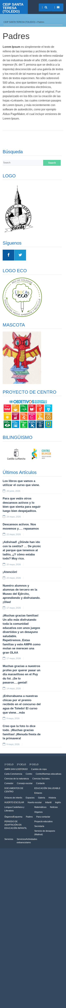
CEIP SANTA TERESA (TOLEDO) (13, 7)
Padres (29, 817)
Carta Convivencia (13, 774)
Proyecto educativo (43, 821)
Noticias (54, 807)
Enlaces (38, 793)
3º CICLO (33, 764)
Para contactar (43, 817)
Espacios (30, 797)
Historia (52, 797)
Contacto (40, 783)
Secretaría (39, 826)
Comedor (8, 783)
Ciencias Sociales (41, 778)
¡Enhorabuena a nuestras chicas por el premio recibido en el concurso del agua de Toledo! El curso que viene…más (22, 704)
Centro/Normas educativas (48, 774)
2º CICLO (21, 764)
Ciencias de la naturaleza (16, 778)
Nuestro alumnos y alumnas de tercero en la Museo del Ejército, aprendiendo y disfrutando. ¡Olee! (21, 594)
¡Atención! (10, 572)
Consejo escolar (25, 783)
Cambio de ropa (39, 769)
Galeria (41, 797)
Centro (29, 774)
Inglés (58, 802)
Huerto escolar (35, 802)
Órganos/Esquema (13, 817)
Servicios (8, 839)
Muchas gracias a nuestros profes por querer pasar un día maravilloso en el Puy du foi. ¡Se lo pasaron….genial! (21, 674)
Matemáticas (40, 807)
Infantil (48, 802)
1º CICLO (8, 764)
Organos (38, 812)
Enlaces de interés (13, 797)
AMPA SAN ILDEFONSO (16, 769)
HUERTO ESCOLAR (14, 802)
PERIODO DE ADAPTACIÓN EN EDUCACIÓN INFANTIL (15, 824)
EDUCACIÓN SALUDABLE (47, 788)
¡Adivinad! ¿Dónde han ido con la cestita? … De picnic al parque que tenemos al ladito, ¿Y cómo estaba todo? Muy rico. (22, 550)
